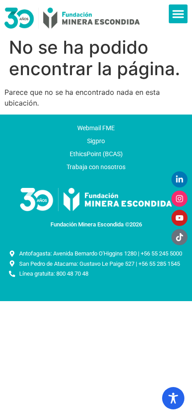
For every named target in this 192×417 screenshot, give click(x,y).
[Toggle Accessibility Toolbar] (173, 398)
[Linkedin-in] (179, 179)
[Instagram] (179, 199)
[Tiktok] (179, 237)
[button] (178, 13)
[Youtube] (179, 218)
